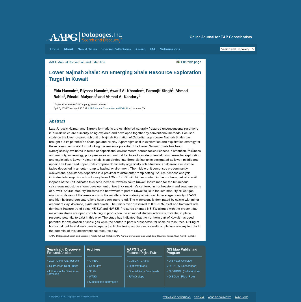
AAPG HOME (241, 297)
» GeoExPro (94, 266)
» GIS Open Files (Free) (181, 276)
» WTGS (92, 276)
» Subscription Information (102, 281)
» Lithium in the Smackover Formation (63, 273)
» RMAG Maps (135, 276)
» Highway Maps (137, 266)
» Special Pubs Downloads (143, 271)
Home (54, 49)
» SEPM (92, 271)
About (68, 49)
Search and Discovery (64, 249)
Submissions (170, 49)
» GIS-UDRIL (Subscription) (183, 271)
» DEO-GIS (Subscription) (182, 266)
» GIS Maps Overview (179, 260)
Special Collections (116, 49)
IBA (153, 49)
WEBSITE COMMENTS (219, 297)
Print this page (191, 62)
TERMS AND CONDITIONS (177, 297)
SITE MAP (199, 297)
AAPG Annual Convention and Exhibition (77, 62)
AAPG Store (136, 249)
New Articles (87, 49)
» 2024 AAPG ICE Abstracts (63, 260)
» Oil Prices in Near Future (62, 266)
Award (140, 49)
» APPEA (92, 260)
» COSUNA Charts (138, 260)
